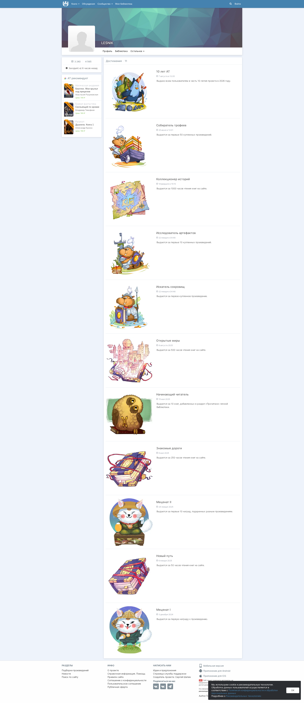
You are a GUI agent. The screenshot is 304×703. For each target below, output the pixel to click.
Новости (66, 673)
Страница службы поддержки (169, 673)
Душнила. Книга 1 (84, 124)
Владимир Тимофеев (85, 110)
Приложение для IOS (214, 676)
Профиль (107, 51)
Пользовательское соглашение (124, 683)
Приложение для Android (216, 670)
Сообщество (104, 4)
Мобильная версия (213, 665)
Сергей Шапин (183, 677)
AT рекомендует (78, 78)
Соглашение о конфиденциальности (127, 680)
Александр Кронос (84, 128)
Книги (74, 4)
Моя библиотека (123, 4)
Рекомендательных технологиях (243, 696)
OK (292, 690)
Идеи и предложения (164, 670)
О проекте (113, 670)
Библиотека (121, 51)
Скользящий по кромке (87, 107)
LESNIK (107, 43)
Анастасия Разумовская (86, 94)
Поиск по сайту (70, 677)
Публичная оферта (118, 687)
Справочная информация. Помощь (126, 673)
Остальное (136, 51)
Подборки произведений (75, 670)
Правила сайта (116, 677)
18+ (200, 680)
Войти (238, 4)
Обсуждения (88, 4)
